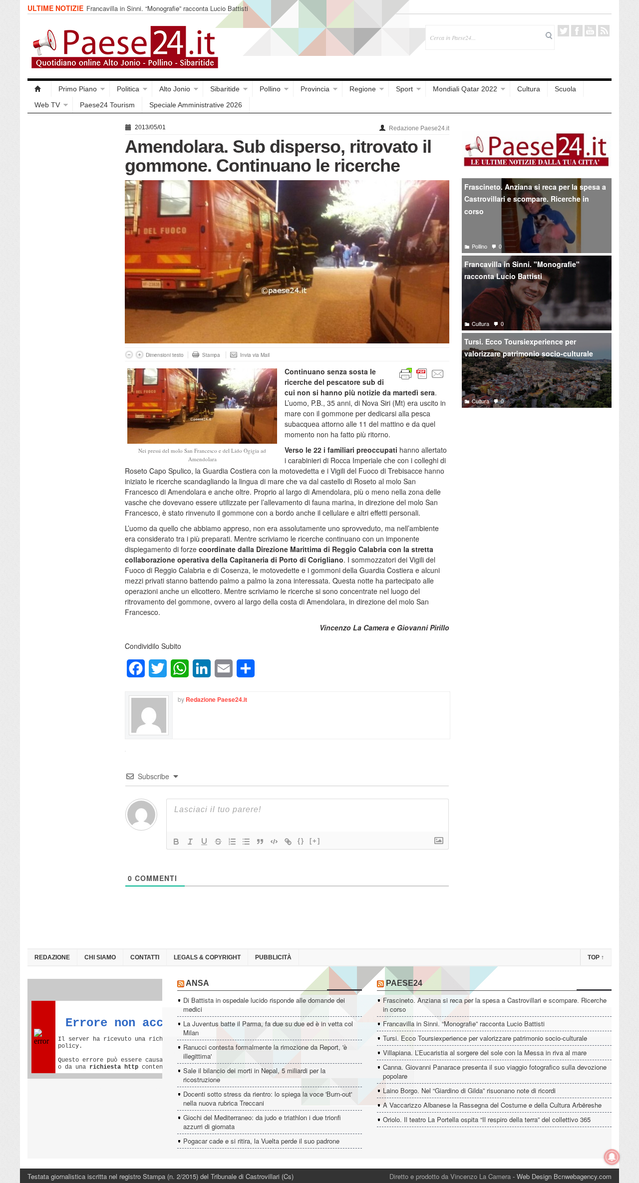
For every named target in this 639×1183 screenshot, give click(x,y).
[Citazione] (260, 842)
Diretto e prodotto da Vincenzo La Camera (450, 1176)
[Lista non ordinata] (246, 842)
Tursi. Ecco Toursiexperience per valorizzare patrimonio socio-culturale (528, 347)
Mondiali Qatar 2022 (465, 89)
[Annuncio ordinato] (232, 842)
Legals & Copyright (207, 957)
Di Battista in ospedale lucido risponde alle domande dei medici (264, 1004)
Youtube (590, 30)
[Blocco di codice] (274, 842)
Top (596, 957)
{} (301, 841)
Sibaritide (225, 89)
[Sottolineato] (204, 842)
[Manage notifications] (612, 1157)
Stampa (211, 354)
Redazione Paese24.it (419, 128)
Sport (404, 89)
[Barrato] (218, 842)
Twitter (563, 30)
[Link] (288, 842)
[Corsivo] (190, 842)
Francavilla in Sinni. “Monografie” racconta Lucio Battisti (167, 8)
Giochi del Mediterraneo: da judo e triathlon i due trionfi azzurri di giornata (262, 1122)
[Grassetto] (176, 842)
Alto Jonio (174, 89)
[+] (315, 841)
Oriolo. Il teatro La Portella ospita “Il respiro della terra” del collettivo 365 (487, 1119)
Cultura (528, 89)
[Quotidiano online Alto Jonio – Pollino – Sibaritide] (39, 89)
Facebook (577, 30)
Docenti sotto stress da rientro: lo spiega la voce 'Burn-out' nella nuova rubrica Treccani (267, 1098)
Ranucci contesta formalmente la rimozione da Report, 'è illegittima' (265, 1051)
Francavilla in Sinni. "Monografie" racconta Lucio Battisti (522, 270)
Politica (128, 89)
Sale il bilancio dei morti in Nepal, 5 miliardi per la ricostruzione (254, 1075)
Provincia (315, 89)
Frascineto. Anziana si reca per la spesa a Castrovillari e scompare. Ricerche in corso (535, 199)
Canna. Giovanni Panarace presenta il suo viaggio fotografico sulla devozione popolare (495, 1071)
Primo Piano (77, 89)
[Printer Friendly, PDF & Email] (421, 373)
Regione (362, 89)
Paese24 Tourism (107, 105)
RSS (604, 30)
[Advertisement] (71, 270)
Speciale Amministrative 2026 (195, 105)
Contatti (144, 957)
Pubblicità (273, 957)
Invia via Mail (255, 354)
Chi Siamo (100, 957)
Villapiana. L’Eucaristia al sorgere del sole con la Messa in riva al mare (485, 1052)
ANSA (197, 983)
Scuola (565, 89)
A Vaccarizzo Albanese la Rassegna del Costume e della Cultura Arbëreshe (492, 1105)
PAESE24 (404, 983)
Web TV (47, 105)
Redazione (52, 957)
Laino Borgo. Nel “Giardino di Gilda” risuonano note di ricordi (469, 1090)
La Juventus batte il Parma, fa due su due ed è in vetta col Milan (268, 1028)
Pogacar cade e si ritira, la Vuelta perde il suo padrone (261, 1141)
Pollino (270, 89)
